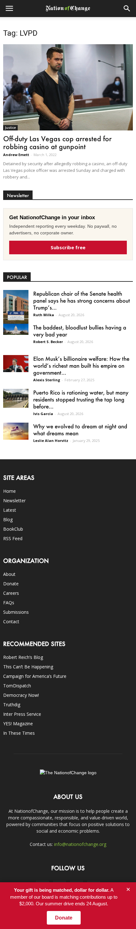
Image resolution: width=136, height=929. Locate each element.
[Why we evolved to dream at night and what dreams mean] (15, 431)
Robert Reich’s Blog (23, 657)
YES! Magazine (18, 724)
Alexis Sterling (46, 379)
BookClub (13, 529)
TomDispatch (17, 686)
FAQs (8, 603)
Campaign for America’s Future (34, 676)
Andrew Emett (16, 154)
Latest (9, 510)
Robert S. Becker (48, 341)
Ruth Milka (43, 314)
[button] (127, 8)
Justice (10, 127)
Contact (11, 621)
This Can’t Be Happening (28, 667)
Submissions (16, 612)
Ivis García (43, 413)
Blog (8, 519)
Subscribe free (68, 247)
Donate (11, 584)
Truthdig (11, 705)
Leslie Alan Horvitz (50, 440)
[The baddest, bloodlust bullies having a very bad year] (15, 329)
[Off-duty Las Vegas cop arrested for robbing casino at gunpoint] (68, 87)
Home (9, 491)
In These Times (19, 733)
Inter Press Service (22, 714)
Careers (11, 593)
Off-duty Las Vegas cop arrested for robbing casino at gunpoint (57, 142)
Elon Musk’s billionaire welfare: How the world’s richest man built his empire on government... (81, 365)
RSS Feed (12, 538)
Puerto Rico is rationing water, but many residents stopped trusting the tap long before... (80, 399)
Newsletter (14, 501)
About (9, 574)
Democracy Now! (21, 695)
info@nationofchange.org (80, 844)
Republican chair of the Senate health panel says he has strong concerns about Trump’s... (81, 300)
